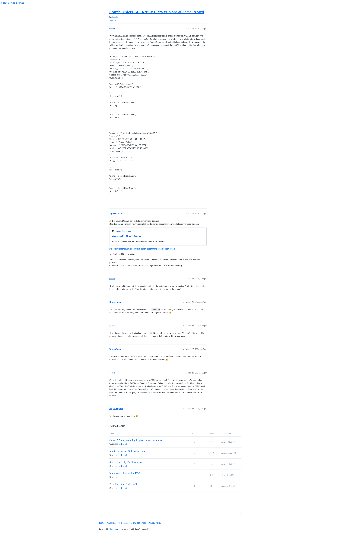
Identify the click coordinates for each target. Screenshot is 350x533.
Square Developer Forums (12, 3)
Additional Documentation (123, 254)
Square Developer (123, 231)
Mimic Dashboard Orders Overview (127, 451)
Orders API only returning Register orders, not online (135, 440)
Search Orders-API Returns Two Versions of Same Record (156, 12)
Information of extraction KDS (124, 473)
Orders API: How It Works (126, 236)
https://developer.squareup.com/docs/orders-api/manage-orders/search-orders (142, 249)
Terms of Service (138, 523)
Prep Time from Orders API (123, 484)
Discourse (114, 529)
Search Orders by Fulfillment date (126, 462)
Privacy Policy (154, 523)
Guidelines (123, 523)
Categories (111, 523)
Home (101, 523)
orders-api (113, 20)
